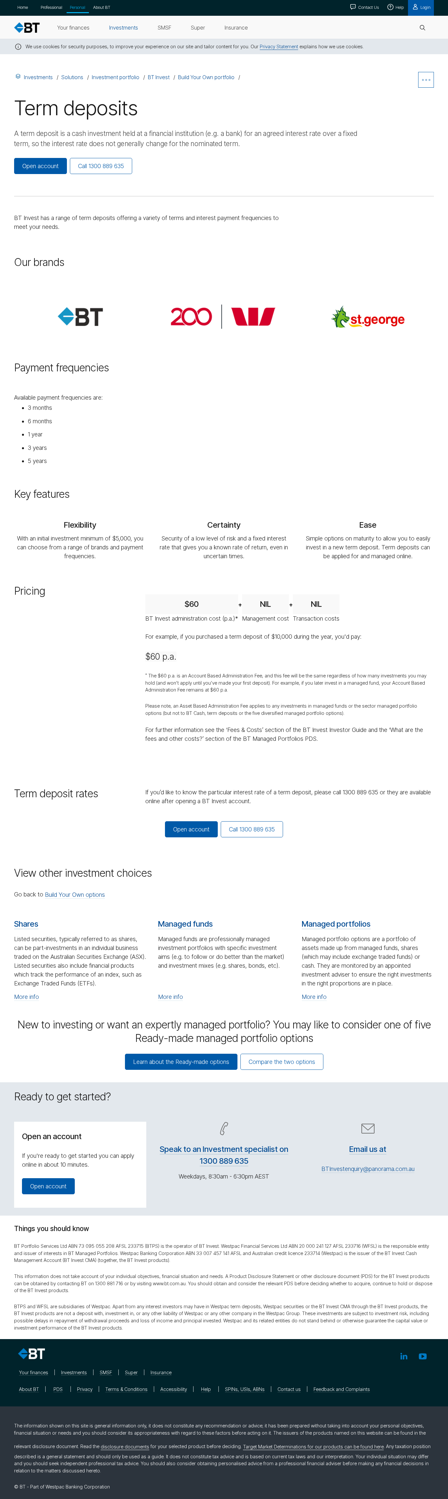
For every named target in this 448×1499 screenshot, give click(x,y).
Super (131, 1372)
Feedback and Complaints (342, 1389)
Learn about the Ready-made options (181, 1061)
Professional (51, 7)
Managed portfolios (336, 924)
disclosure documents (125, 1446)
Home (22, 7)
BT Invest (159, 77)
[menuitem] (73, 27)
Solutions (72, 77)
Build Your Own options (75, 894)
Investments (38, 77)
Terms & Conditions (126, 1389)
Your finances (33, 1372)
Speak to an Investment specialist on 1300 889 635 (224, 1155)
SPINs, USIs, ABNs (245, 1389)
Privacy (84, 1389)
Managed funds (185, 924)
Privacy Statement (279, 46)
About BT (101, 7)
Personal (77, 7)
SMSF (106, 1372)
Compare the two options (282, 1061)
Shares (26, 924)
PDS (58, 1389)
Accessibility (173, 1389)
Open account (40, 166)
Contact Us (368, 7)
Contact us (289, 1389)
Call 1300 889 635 (101, 166)
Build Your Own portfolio (206, 77)
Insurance (161, 1372)
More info (26, 996)
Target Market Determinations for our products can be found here (313, 1446)
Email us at (367, 1149)
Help (399, 7)
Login (425, 7)
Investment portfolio (115, 77)
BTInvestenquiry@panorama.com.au (368, 1168)
